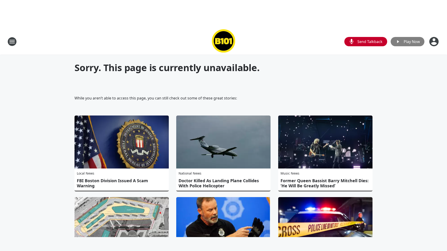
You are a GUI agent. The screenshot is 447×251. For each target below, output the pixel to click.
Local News (85, 173)
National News (190, 173)
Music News (290, 173)
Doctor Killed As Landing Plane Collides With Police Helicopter (219, 183)
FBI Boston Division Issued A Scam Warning (112, 183)
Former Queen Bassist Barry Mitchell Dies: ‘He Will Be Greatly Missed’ (325, 183)
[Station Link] (223, 41)
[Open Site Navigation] (12, 41)
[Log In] (434, 41)
